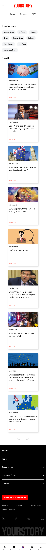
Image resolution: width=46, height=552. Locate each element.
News (6, 38)
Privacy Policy (36, 505)
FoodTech (22, 44)
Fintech (33, 32)
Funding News (9, 32)
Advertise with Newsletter (15, 497)
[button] (19, 438)
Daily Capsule (8, 44)
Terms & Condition (8, 509)
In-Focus (22, 32)
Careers (19, 505)
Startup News (18, 38)
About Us (5, 505)
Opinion (31, 38)
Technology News (10, 50)
